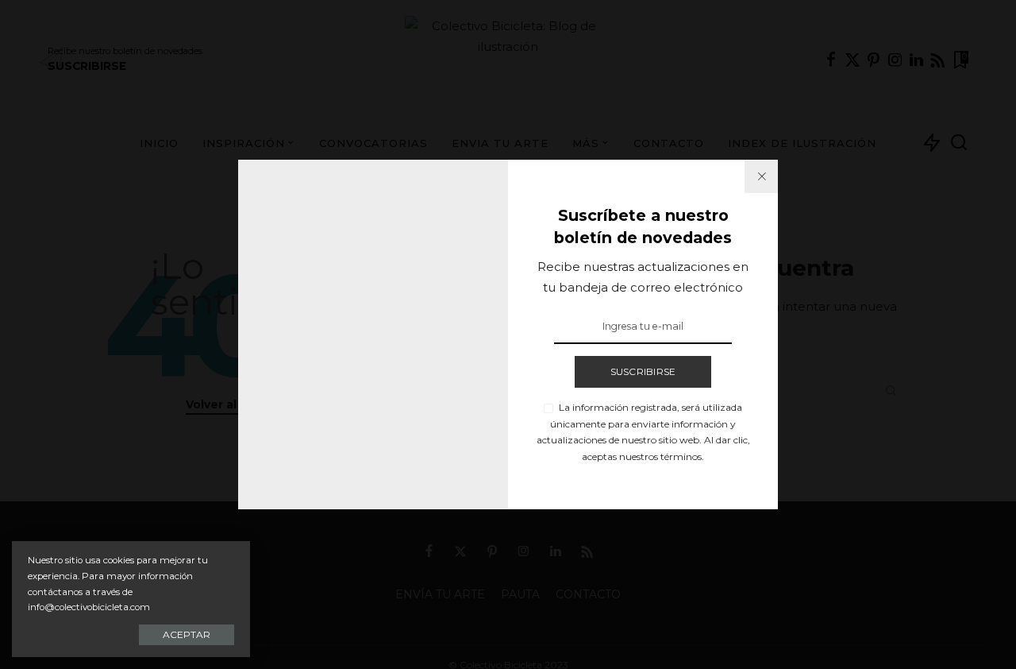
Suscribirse (643, 371)
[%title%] (761, 176)
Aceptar (186, 634)
